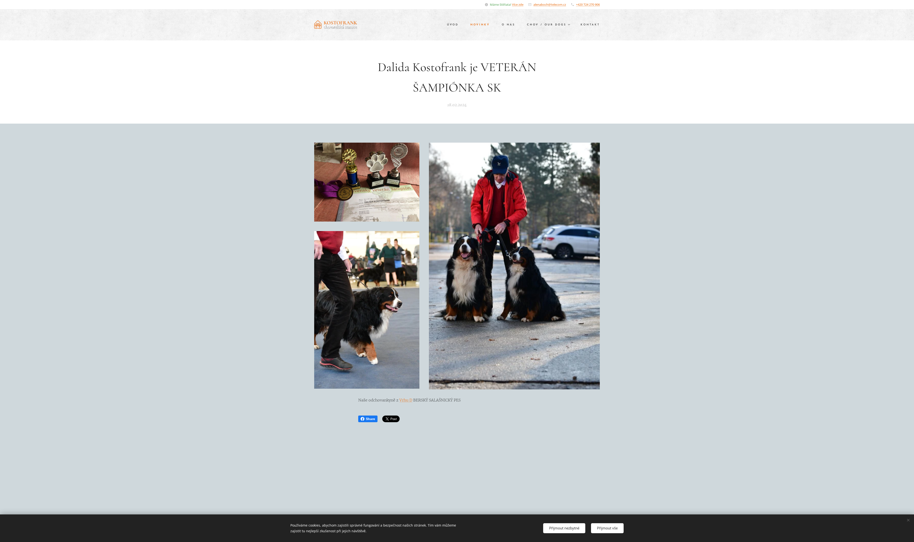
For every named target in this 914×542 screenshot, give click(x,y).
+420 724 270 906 (588, 4)
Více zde (517, 4)
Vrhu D (405, 400)
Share (370, 419)
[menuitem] (455, 25)
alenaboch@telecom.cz (549, 4)
